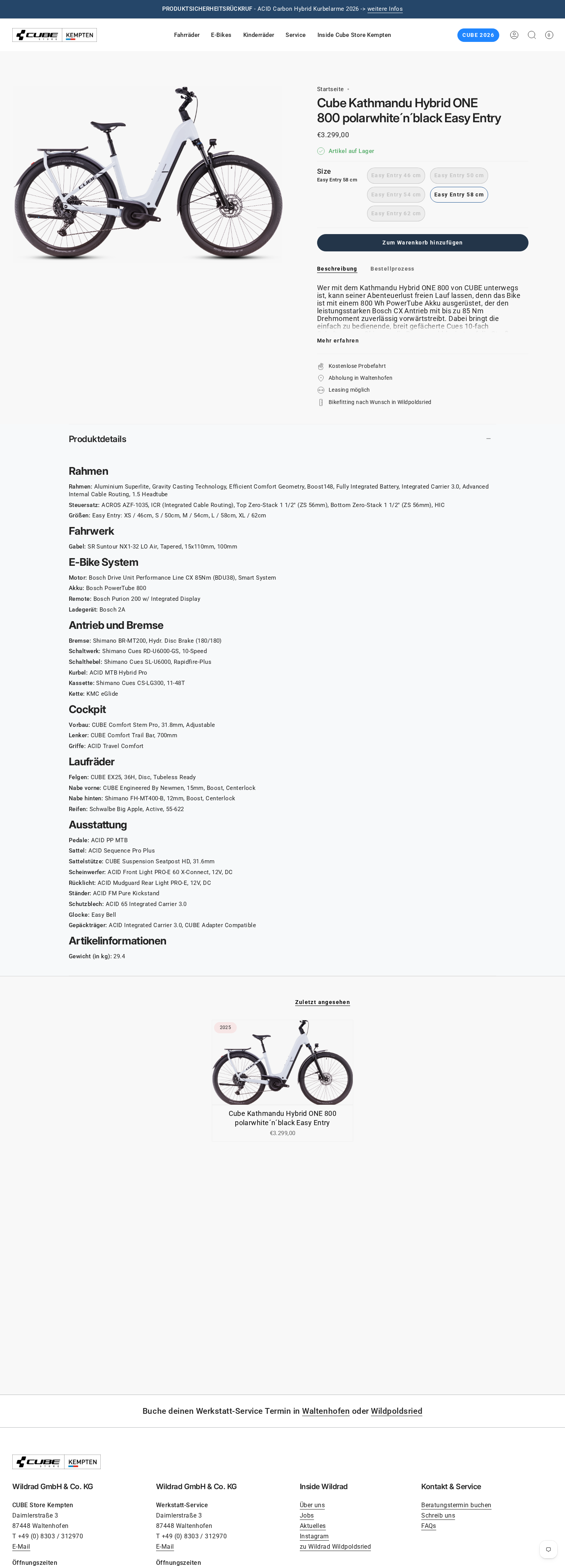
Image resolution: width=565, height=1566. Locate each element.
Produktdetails (97, 439)
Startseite (330, 89)
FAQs (428, 1525)
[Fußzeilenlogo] (56, 1462)
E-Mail (21, 1546)
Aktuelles (313, 1525)
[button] (187, 35)
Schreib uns (438, 1515)
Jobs (307, 1515)
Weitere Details (370, 8)
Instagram (314, 1536)
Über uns (312, 1505)
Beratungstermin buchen (456, 1505)
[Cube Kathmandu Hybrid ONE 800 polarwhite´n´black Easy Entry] (282, 1062)
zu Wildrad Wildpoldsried (335, 1546)
